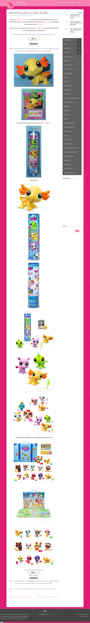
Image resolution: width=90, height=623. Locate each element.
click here (46, 22)
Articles (78, 2)
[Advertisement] (72, 202)
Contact (72, 2)
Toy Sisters (21, 2)
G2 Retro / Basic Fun (22, 19)
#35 (37, 28)
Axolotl (36, 589)
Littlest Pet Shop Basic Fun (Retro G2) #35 (20, 597)
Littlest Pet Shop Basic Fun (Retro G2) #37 (47, 597)
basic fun (40, 589)
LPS (56, 589)
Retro (10, 591)
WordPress (86, 616)
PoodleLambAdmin (13, 15)
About (67, 2)
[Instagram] (45, 611)
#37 (42, 28)
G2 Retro (12, 589)
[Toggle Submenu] (79, 40)
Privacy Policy (24, 618)
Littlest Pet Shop (17, 589)
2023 (30, 589)
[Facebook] (44, 611)
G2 (43, 589)
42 (33, 589)
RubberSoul (77, 614)
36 (32, 589)
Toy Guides (61, 2)
